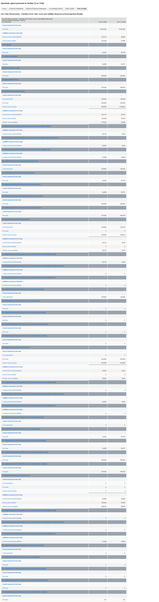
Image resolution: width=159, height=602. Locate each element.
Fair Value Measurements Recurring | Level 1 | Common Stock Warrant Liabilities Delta (29, 277)
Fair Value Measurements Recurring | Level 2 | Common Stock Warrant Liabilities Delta (29, 405)
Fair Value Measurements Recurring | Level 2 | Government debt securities (25, 452)
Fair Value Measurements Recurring (13, 91)
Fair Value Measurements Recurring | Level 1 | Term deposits (21, 301)
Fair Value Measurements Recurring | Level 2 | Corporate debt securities (24, 464)
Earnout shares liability (9, 41)
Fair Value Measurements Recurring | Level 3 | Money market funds (23, 545)
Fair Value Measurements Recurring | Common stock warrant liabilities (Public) (26, 126)
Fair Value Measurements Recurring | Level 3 (16, 475)
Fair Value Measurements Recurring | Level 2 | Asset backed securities (24, 440)
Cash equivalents (7, 99)
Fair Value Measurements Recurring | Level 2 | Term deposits (21, 429)
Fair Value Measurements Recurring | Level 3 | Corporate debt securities (24, 592)
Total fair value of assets (9, 106)
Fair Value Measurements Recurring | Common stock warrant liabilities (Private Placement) (30, 138)
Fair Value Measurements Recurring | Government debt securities (22, 196)
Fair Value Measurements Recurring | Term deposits (18, 172)
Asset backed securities (10, 56)
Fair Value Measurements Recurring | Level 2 (16, 347)
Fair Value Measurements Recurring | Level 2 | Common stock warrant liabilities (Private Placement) (33, 394)
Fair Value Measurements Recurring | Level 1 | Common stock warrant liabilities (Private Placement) (33, 266)
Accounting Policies (56, 8)
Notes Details (81, 8)
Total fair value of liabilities (10, 122)
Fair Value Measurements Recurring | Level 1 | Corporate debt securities (24, 335)
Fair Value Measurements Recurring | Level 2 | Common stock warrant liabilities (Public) (29, 382)
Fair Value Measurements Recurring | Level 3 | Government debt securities (25, 580)
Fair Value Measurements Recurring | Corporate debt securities (21, 207)
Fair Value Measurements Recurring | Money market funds (20, 161)
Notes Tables (69, 8)
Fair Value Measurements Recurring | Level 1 (16, 219)
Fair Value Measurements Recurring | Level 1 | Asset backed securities (24, 312)
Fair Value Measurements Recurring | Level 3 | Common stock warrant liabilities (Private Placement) (33, 522)
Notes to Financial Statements (36, 8)
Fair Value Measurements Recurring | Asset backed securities (21, 184)
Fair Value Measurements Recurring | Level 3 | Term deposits (21, 557)
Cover (4, 8)
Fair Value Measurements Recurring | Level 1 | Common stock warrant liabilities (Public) (29, 254)
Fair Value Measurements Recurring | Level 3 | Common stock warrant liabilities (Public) (29, 510)
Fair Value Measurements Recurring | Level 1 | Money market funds (23, 289)
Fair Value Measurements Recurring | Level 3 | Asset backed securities (24, 568)
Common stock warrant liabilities (12, 37)
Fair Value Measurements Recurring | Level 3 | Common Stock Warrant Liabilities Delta (29, 533)
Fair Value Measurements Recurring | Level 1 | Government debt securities (25, 324)
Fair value (5, 29)
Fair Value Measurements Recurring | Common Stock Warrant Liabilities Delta (26, 149)
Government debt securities (11, 68)
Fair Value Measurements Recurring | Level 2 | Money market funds (23, 417)
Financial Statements (16, 8)
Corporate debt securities (10, 79)
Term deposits (6, 44)
